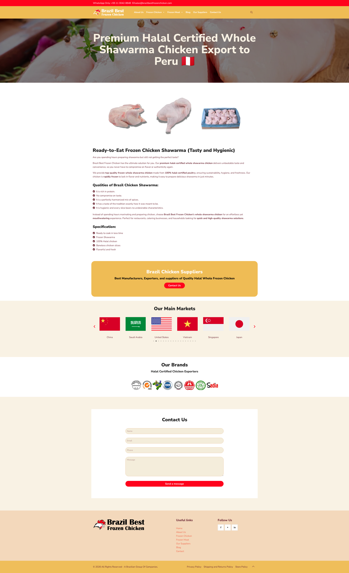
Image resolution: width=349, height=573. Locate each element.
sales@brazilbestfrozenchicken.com (153, 3)
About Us (139, 12)
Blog (188, 12)
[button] (94, 326)
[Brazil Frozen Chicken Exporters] (108, 12)
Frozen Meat (173, 12)
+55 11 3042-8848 (121, 3)
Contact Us (215, 12)
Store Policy (241, 566)
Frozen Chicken (154, 12)
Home (179, 528)
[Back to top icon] (253, 566)
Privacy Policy (194, 566)
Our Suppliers (200, 12)
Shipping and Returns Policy (218, 566)
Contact (180, 551)
